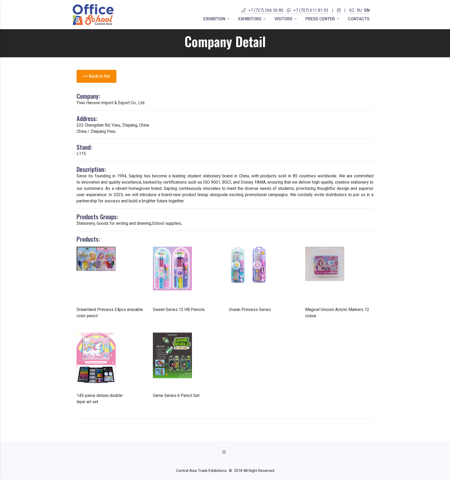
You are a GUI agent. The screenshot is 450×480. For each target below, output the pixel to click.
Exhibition (214, 18)
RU (359, 10)
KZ (351, 10)
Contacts (359, 18)
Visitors (283, 18)
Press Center (320, 18)
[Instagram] (339, 13)
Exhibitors (250, 18)
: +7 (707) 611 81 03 (309, 10)
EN (367, 10)
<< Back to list (96, 76)
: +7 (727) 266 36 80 (264, 10)
